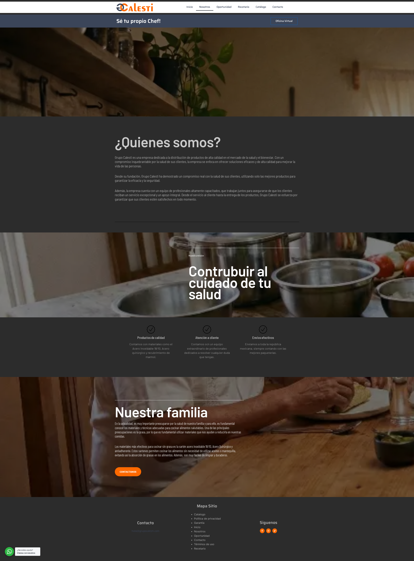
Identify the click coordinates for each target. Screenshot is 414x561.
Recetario (243, 7)
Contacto (277, 7)
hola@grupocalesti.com (145, 531)
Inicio (189, 7)
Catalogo (199, 514)
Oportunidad (224, 7)
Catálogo (261, 7)
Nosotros (204, 7)
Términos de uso (204, 544)
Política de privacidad (207, 518)
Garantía (199, 522)
